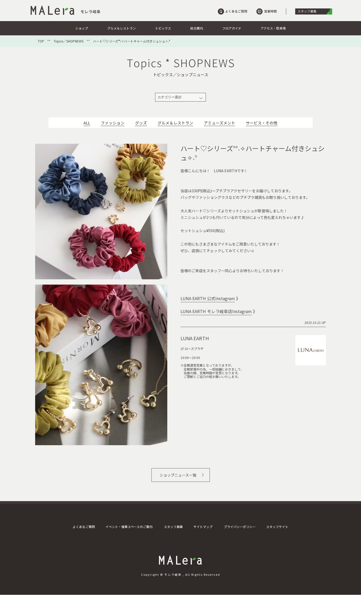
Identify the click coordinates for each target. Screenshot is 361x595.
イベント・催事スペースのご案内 (128, 526)
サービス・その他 (261, 123)
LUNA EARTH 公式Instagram (208, 298)
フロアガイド (231, 28)
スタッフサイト (277, 526)
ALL (87, 123)
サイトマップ (202, 526)
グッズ (141, 123)
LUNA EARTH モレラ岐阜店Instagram (216, 311)
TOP (41, 41)
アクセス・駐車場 (273, 28)
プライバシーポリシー (240, 526)
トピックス (163, 28)
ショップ (81, 28)
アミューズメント (219, 123)
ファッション (112, 123)
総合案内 (196, 28)
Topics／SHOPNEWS (69, 41)
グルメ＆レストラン (121, 28)
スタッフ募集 (173, 526)
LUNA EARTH (195, 338)
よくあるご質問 (84, 526)
